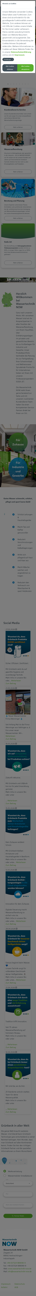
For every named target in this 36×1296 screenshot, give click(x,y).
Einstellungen (7, 59)
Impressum (19, 55)
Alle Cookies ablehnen (10, 67)
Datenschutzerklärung (21, 52)
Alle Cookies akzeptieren (25, 67)
